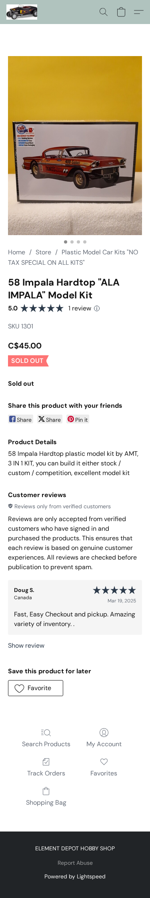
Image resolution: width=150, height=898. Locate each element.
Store (43, 252)
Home (16, 252)
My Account (104, 744)
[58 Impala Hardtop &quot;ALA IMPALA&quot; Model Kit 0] (75, 145)
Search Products (46, 744)
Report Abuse (75, 862)
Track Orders (46, 773)
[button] (22, 12)
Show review (26, 645)
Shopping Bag (46, 802)
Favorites (103, 773)
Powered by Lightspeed (75, 876)
